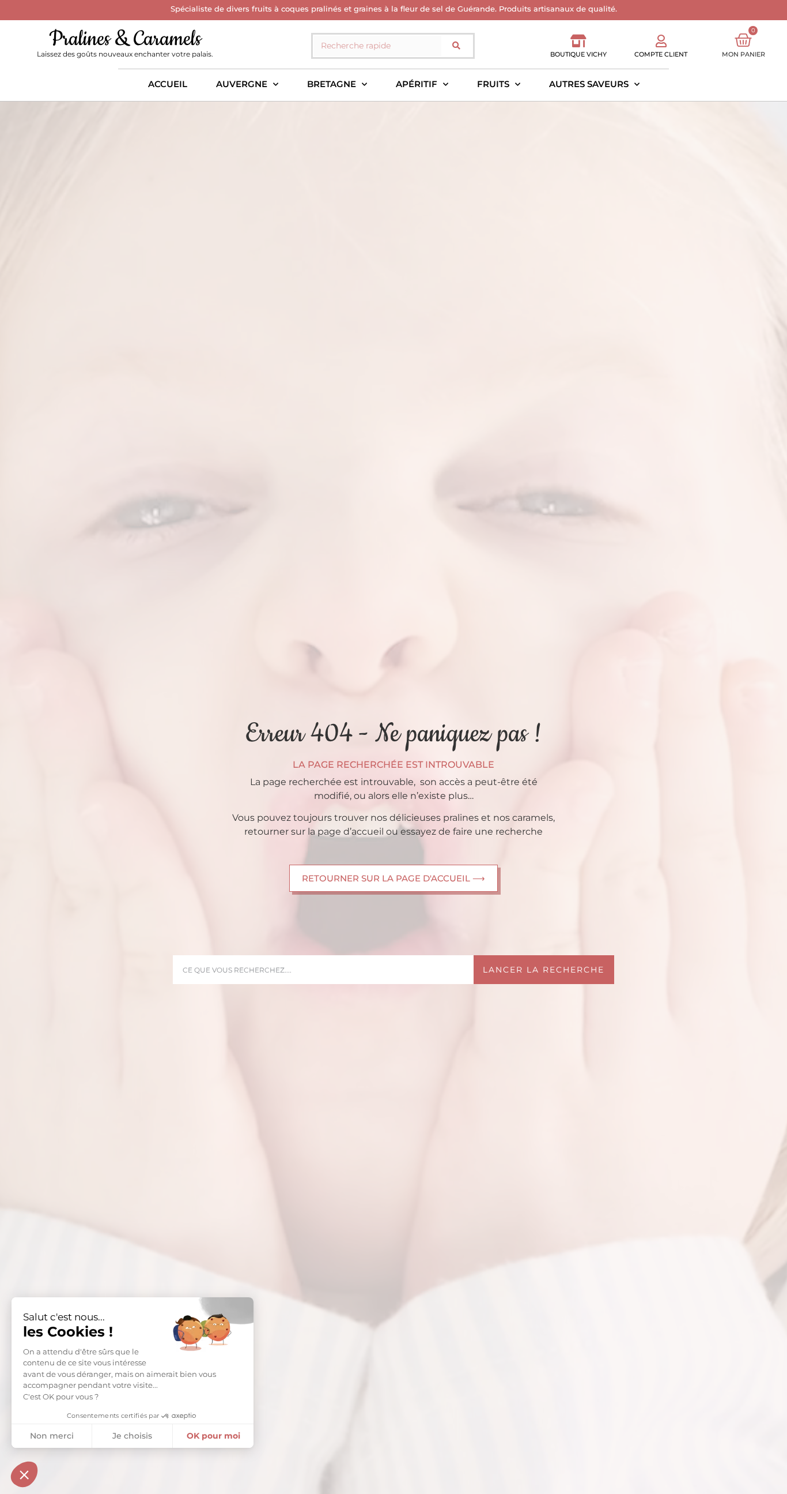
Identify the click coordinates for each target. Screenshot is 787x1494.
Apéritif (416, 83)
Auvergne (241, 83)
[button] (24, 1474)
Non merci (52, 1436)
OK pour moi (213, 1436)
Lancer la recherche (543, 969)
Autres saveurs (589, 83)
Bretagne (331, 83)
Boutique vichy (578, 54)
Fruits (493, 83)
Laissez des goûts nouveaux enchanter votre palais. (125, 54)
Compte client (660, 54)
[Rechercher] (456, 46)
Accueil (167, 83)
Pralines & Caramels (125, 39)
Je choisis (132, 1436)
